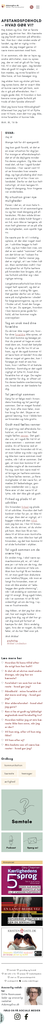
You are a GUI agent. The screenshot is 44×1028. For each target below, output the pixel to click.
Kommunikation (13, 765)
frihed (25, 507)
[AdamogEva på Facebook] (26, 1019)
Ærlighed (10, 781)
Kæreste (9, 773)
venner (24, 435)
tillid (34, 520)
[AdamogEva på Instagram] (17, 1019)
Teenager (27, 773)
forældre (20, 334)
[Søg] (31, 7)
